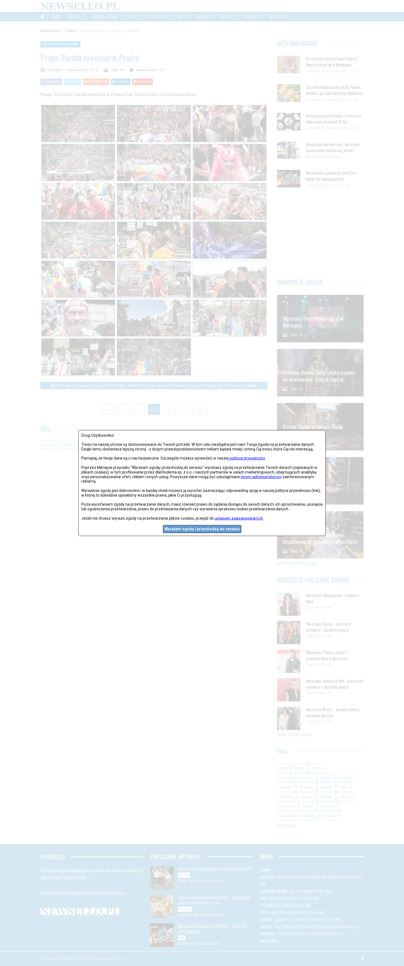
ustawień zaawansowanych (239, 518)
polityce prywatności (247, 458)
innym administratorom (261, 476)
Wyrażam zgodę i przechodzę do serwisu (202, 529)
